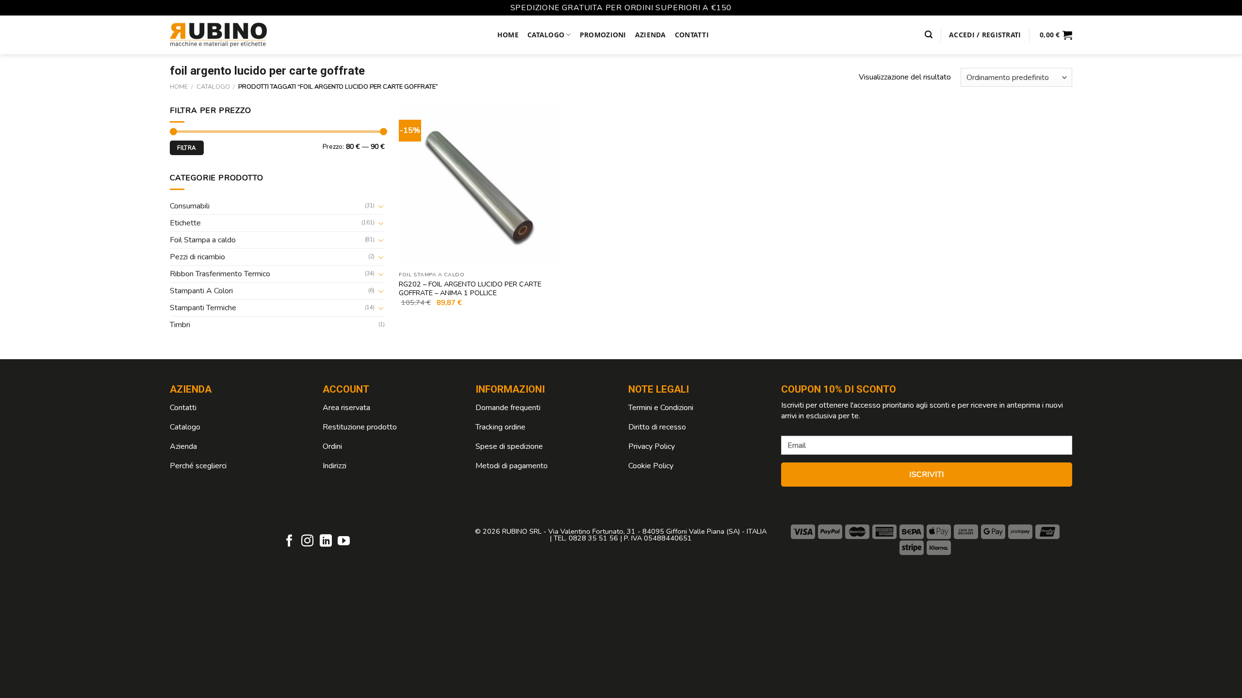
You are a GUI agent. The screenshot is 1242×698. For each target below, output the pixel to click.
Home (508, 34)
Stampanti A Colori (201, 291)
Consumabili (190, 206)
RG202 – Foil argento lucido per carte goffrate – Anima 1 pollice (470, 289)
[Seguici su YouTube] (344, 541)
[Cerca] (928, 34)
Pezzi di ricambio (197, 257)
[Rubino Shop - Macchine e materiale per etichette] (218, 35)
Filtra (186, 148)
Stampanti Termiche (203, 307)
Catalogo (545, 34)
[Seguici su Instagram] (307, 541)
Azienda (650, 34)
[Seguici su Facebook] (289, 541)
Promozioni (603, 34)
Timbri (180, 324)
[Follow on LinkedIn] (326, 541)
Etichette (185, 223)
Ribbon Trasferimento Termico (220, 274)
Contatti (692, 34)
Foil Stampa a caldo (203, 240)
